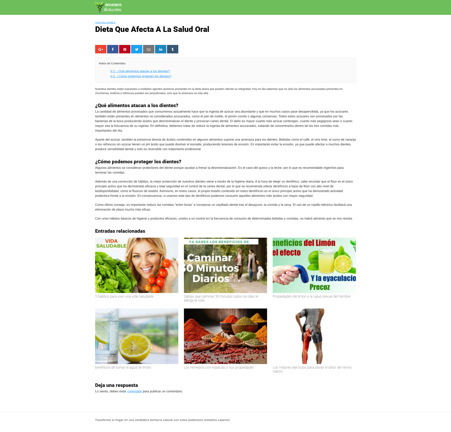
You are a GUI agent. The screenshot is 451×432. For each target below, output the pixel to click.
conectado (134, 391)
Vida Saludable (105, 22)
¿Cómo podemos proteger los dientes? (140, 76)
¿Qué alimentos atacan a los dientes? (140, 71)
